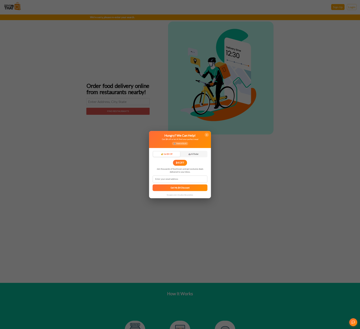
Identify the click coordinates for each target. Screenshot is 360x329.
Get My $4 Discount (180, 187)
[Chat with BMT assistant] (353, 322)
